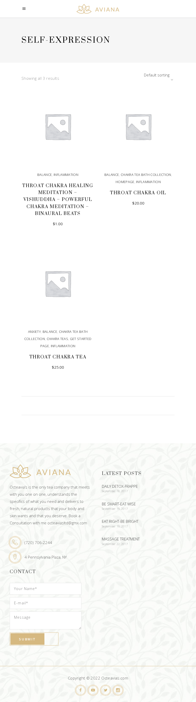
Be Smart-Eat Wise (119, 503)
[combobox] (143, 74)
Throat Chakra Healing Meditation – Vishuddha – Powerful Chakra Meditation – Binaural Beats (57, 200)
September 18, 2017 (115, 491)
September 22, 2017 (115, 544)
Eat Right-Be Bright (120, 521)
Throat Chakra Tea (58, 357)
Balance (44, 174)
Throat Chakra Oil (138, 193)
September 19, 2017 (115, 509)
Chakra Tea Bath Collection (146, 174)
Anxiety (34, 331)
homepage (125, 181)
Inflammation (66, 174)
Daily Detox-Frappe (120, 486)
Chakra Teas (57, 338)
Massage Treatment (121, 538)
